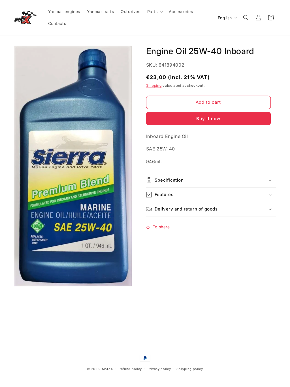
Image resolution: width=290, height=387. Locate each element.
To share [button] (161, 226)
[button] (154, 12)
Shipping (154, 85)
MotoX (107, 369)
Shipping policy (189, 369)
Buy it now (208, 118)
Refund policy (130, 369)
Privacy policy (159, 369)
